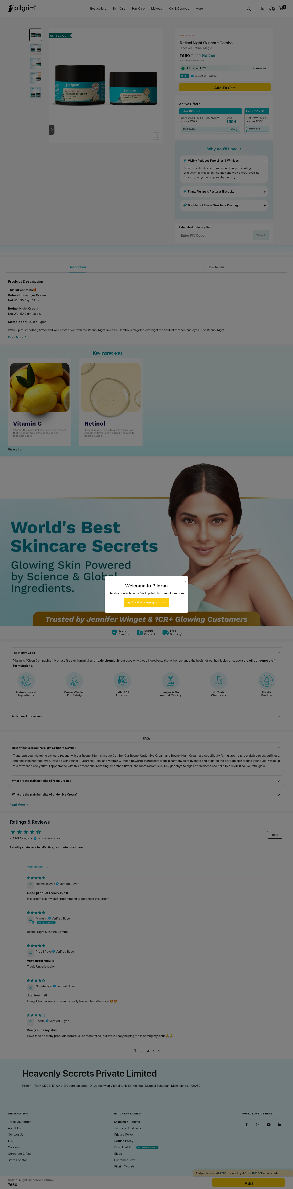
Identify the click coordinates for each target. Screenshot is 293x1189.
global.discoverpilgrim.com (146, 602)
